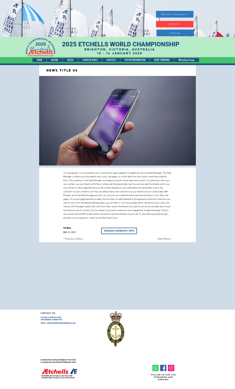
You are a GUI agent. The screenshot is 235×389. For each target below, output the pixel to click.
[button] (55, 60)
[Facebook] (163, 368)
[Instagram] (171, 368)
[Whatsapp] (155, 368)
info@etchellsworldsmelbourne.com (61, 323)
